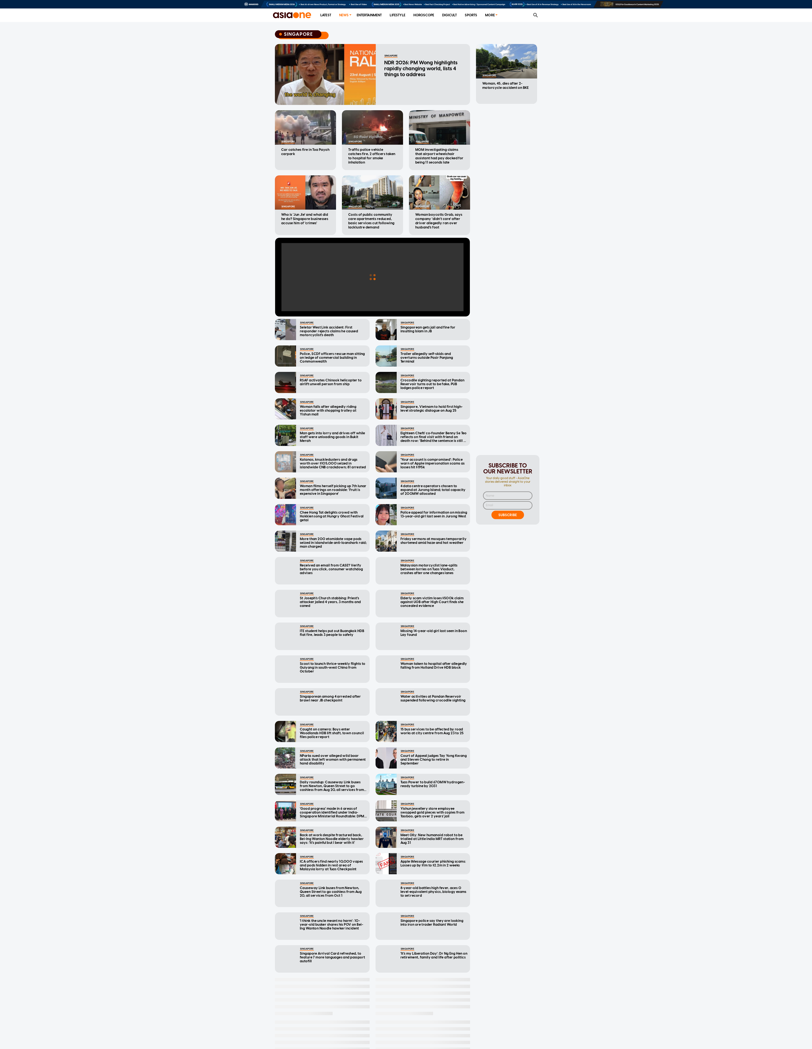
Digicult (449, 15)
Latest (325, 15)
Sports (471, 15)
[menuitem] (325, 15)
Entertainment (369, 15)
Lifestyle (397, 15)
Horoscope (423, 15)
